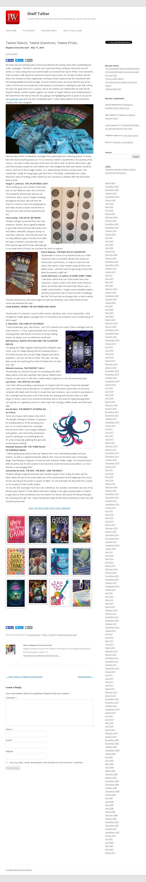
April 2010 (109, 726)
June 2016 (109, 473)
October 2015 (111, 501)
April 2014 (109, 562)
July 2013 (109, 593)
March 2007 (110, 853)
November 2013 (112, 579)
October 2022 (111, 231)
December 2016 (112, 453)
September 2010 (112, 709)
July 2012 (109, 634)
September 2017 (112, 422)
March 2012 (110, 648)
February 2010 (111, 733)
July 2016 (109, 470)
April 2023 (109, 210)
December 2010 (112, 699)
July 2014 (109, 552)
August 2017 (110, 425)
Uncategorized (33, 635)
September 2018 (112, 381)
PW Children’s (29, 30)
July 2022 (109, 237)
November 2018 (112, 374)
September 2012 (112, 627)
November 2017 (112, 415)
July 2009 (109, 757)
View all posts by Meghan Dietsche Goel (41, 655)
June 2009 (109, 760)
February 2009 (111, 774)
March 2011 (110, 689)
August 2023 (110, 200)
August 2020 (110, 302)
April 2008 (109, 808)
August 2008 (110, 794)
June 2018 (109, 391)
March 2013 (110, 607)
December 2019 (112, 330)
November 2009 (112, 743)
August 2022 (110, 234)
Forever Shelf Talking (114, 78)
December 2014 (112, 535)
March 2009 (110, 771)
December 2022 (112, 224)
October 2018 (111, 378)
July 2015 (109, 511)
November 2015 (112, 497)
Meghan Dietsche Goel (67, 635)
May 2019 (109, 354)
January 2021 (110, 292)
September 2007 (112, 832)
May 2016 (109, 477)
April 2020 (109, 316)
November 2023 (112, 190)
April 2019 (109, 357)
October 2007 (111, 829)
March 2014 (110, 566)
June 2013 (109, 596)
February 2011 (111, 692)
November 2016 (112, 456)
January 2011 (110, 695)
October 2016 (111, 460)
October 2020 (111, 299)
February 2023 (111, 217)
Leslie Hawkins (111, 125)
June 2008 (109, 801)
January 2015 (110, 531)
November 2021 (112, 265)
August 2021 (110, 272)
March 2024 (110, 183)
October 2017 (111, 419)
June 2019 (109, 350)
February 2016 (111, 487)
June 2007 (109, 842)
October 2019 (111, 337)
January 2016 (110, 490)
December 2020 (112, 296)
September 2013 (112, 586)
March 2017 (110, 442)
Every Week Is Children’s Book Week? (24, 676)
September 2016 (112, 463)
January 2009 (110, 777)
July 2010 (109, 716)
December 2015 (112, 494)
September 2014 (112, 545)
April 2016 (109, 480)
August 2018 (110, 384)
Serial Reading (85, 676)
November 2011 (112, 661)
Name (9, 729)
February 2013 (111, 610)
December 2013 (112, 576)
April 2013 (109, 603)
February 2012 (111, 651)
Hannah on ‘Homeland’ (123, 142)
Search (108, 152)
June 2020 (109, 309)
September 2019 (112, 340)
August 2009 (110, 753)
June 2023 (109, 203)
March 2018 (110, 401)
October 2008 (111, 788)
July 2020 (109, 306)
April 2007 (109, 849)
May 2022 (109, 244)
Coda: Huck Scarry (130, 135)
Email (9, 740)
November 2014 (112, 538)
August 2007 (110, 835)
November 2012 (112, 620)
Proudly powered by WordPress (19, 870)
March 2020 (110, 319)
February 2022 (111, 255)
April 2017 (109, 439)
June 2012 (109, 637)
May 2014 (109, 559)
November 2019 (112, 333)
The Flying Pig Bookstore (115, 173)
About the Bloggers (72, 30)
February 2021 (111, 289)
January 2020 (110, 326)
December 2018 (112, 371)
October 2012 (111, 624)
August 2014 (110, 548)
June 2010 (109, 719)
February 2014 (111, 569)
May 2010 (109, 723)
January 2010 (110, 736)
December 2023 (112, 186)
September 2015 (112, 504)
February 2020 (111, 323)
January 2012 (110, 654)
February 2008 (111, 815)
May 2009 (109, 764)
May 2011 (109, 682)
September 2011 (112, 668)
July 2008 (109, 798)
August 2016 (110, 466)
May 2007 (109, 846)
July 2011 (109, 675)
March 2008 (110, 812)
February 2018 (111, 405)
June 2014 (109, 555)
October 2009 (111, 747)
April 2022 (109, 248)
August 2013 (110, 589)
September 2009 (112, 750)
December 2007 (112, 822)
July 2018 (109, 388)
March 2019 (110, 360)
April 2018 (109, 398)
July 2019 (109, 347)
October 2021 (111, 268)
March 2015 (110, 525)
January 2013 (110, 613)
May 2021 (109, 282)
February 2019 (111, 364)
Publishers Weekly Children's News (120, 169)
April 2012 (109, 644)
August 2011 (110, 671)
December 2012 (112, 617)
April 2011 (109, 685)
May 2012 (109, 641)
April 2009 (109, 767)
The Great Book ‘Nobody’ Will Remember (122, 68)
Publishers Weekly (49, 30)
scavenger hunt (16, 99)
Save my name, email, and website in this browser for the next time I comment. (46, 762)
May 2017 (109, 436)
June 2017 (109, 432)
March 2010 (110, 730)
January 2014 (110, 572)
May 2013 (109, 600)
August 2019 (110, 343)
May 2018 (109, 395)
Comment (11, 697)
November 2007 (112, 825)
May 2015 (109, 518)
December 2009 (112, 740)
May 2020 (109, 313)
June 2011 (109, 678)
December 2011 (112, 658)
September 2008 (112, 791)
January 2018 (110, 408)
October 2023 (111, 193)
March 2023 (110, 214)
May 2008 (109, 805)
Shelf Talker (38, 13)
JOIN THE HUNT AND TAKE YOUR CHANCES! (49, 508)
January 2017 (110, 449)
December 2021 (112, 261)
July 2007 (109, 839)
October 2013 (111, 583)
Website (9, 751)
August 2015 (110, 507)
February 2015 (111, 528)
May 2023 (109, 207)
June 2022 (109, 241)
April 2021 (109, 285)
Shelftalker (11, 30)
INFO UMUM (110, 115)
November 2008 (112, 784)
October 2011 (111, 665)
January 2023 (110, 220)
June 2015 (109, 514)
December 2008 (112, 781)
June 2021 (109, 278)
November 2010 (112, 702)
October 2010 (111, 706)
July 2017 (109, 429)
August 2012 (110, 630)
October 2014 (111, 542)
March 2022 (110, 251)
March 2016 (110, 484)
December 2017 (112, 412)
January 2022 (110, 258)
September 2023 (112, 196)
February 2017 (111, 446)
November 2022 (112, 227)
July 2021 (109, 275)
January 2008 (110, 818)
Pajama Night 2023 (113, 89)
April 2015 (109, 521)
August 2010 (110, 712)
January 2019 (110, 367)
